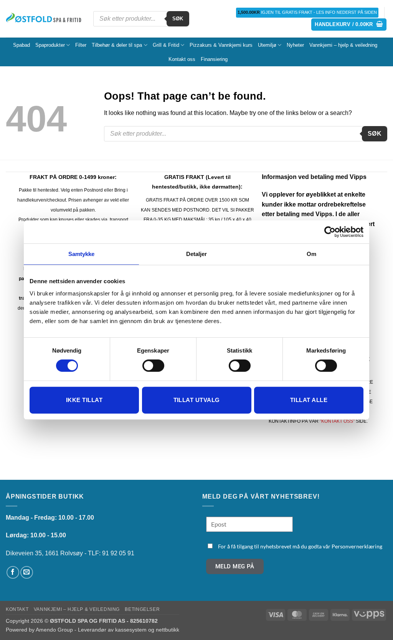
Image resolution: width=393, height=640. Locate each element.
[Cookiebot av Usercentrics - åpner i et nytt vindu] (329, 232)
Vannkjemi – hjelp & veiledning (343, 45)
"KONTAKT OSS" (337, 421)
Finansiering (214, 59)
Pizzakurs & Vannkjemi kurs (221, 45)
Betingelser (142, 609)
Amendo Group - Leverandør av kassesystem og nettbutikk (107, 630)
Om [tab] (311, 254)
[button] (348, 24)
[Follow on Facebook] (13, 572)
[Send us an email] (26, 572)
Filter (80, 45)
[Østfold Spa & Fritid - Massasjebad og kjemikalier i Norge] (44, 18)
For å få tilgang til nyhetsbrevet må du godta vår (300, 546)
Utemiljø (267, 45)
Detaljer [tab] (196, 254)
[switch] (153, 365)
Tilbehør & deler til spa (117, 45)
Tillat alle (308, 400)
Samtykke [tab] (81, 254)
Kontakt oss (181, 59)
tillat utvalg (196, 400)
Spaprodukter (50, 45)
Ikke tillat (84, 400)
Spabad (21, 45)
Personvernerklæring (357, 546)
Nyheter (295, 45)
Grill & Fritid (166, 45)
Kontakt (17, 609)
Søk (177, 18)
